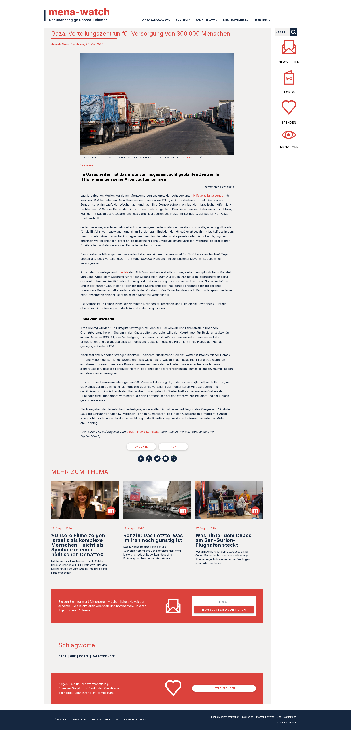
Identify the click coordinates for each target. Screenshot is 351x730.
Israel (84, 656)
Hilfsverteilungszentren (209, 195)
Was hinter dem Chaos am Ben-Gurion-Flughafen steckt (223, 540)
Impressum (79, 719)
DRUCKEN (141, 446)
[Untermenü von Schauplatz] (216, 20)
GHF (73, 656)
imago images (186, 157)
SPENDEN (289, 122)
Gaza (62, 656)
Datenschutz (101, 719)
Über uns (61, 719)
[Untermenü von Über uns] (269, 20)
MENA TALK (289, 147)
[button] (141, 458)
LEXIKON (288, 92)
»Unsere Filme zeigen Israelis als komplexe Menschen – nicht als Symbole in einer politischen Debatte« (78, 545)
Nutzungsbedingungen (131, 719)
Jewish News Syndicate (67, 44)
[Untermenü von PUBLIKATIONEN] (247, 20)
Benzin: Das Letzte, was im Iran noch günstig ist (153, 538)
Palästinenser (103, 656)
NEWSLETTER (289, 62)
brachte (123, 272)
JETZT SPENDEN (224, 688)
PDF (173, 446)
